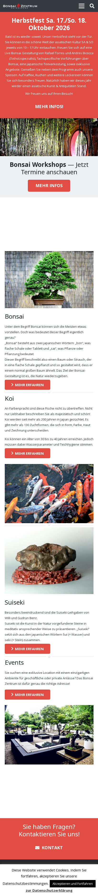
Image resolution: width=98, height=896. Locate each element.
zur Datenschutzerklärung (49, 890)
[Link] (20, 6)
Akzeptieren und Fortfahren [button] (73, 883)
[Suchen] (92, 6)
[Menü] (81, 6)
